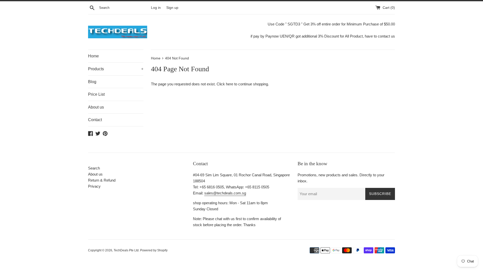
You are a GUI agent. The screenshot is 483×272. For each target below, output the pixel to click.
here (229, 84)
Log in (156, 8)
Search (94, 168)
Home (93, 56)
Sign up (172, 8)
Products (115, 69)
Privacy (94, 186)
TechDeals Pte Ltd (126, 250)
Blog (92, 82)
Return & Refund (101, 180)
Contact (95, 120)
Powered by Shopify (154, 250)
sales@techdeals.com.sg (225, 193)
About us (96, 107)
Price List (96, 94)
